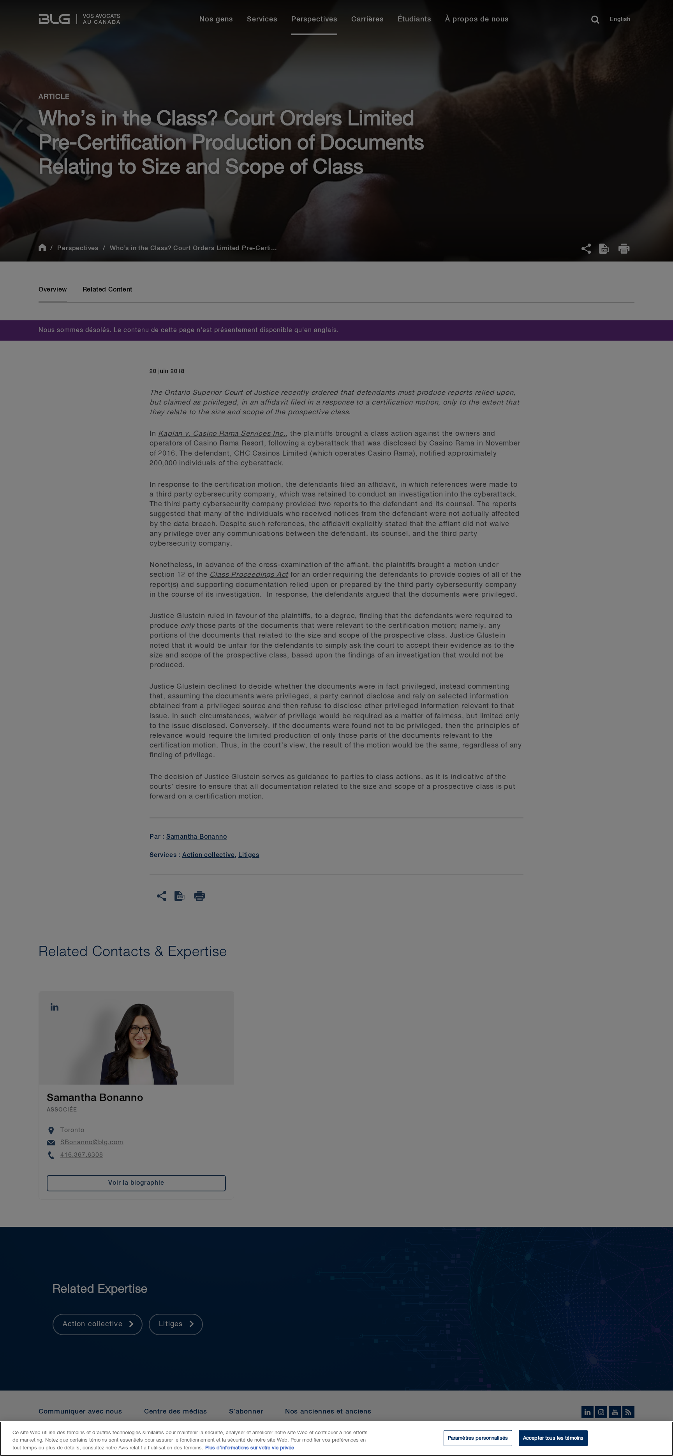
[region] (336, 1438)
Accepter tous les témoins (553, 1437)
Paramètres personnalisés (478, 1437)
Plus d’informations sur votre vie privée (249, 1448)
